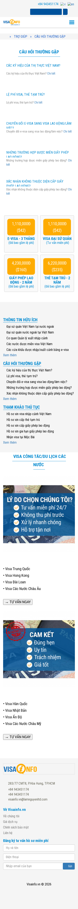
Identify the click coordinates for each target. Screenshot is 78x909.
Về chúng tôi (11, 816)
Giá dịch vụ (10, 822)
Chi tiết (51, 73)
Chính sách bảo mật (16, 827)
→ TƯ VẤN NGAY (18, 602)
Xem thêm (10, 355)
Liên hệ (7, 833)
